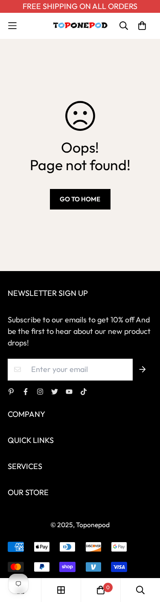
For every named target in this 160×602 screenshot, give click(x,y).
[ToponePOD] (80, 26)
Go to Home (80, 199)
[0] (100, 590)
